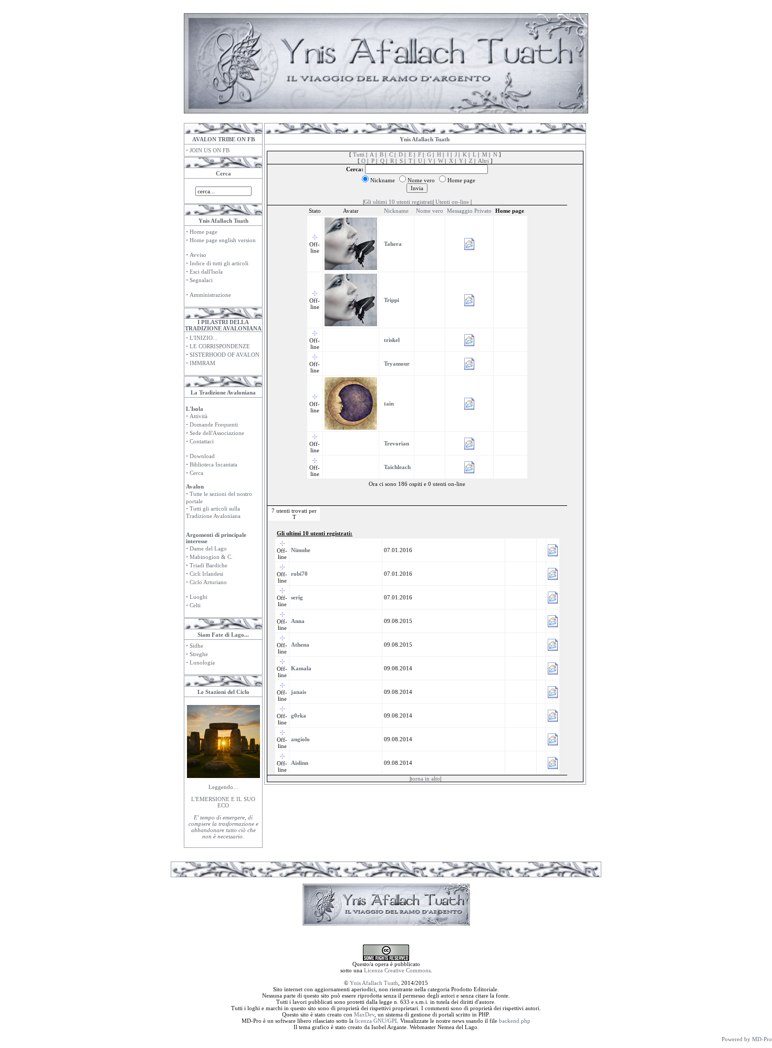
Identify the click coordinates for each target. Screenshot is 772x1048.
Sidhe (196, 645)
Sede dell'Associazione (217, 433)
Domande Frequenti (214, 424)
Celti (195, 605)
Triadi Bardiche (208, 565)
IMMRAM (202, 363)
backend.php (514, 1021)
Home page (203, 232)
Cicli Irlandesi (206, 573)
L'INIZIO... (203, 338)
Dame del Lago (208, 548)
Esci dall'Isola (206, 271)
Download (202, 456)
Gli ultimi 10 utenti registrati (398, 202)
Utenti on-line (452, 202)
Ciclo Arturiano (208, 582)
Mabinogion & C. (211, 557)
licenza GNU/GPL (377, 1021)
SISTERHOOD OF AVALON (224, 354)
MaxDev (364, 1014)
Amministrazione (210, 295)
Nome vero (429, 210)
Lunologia (202, 662)
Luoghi (198, 597)
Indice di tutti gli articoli (219, 263)
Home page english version (223, 240)
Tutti (358, 154)
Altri (483, 161)
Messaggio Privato (469, 210)
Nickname (396, 210)
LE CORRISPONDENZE (220, 346)
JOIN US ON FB (209, 150)
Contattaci (202, 441)
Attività (198, 416)
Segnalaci (201, 280)
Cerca (196, 473)
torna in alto (425, 778)
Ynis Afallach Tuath (374, 983)
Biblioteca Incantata (213, 464)
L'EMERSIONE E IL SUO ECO (223, 802)
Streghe (199, 654)
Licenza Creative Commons (397, 970)
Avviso (198, 255)
